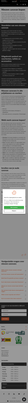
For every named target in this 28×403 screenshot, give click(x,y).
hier (17, 203)
